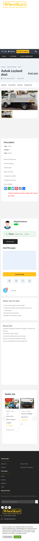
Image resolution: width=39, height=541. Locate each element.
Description (12, 85)
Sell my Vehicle (23, 51)
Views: (20, 78)
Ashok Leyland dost (26, 56)
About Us (4, 467)
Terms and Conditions (26, 470)
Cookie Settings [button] (7, 537)
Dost (19, 67)
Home (4, 56)
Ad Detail (13, 56)
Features (3, 85)
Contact (3, 470)
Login (5, 51)
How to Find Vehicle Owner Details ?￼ (15, 341)
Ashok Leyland (11, 67)
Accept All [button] (17, 537)
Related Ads (28, 85)
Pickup (3, 67)
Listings (3, 483)
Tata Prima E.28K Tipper (10, 333)
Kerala (13, 290)
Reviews (20, 85)
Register (12, 51)
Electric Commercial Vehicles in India (14, 338)
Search (3, 479)
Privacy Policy (24, 467)
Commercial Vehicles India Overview (14, 336)
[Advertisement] (19, 28)
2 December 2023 (8, 78)
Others (13, 411)
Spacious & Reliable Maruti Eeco (11, 417)
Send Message (19, 274)
